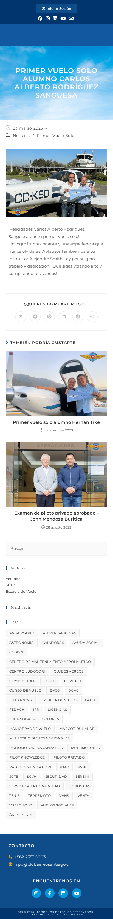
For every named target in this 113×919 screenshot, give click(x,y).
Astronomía (21, 643)
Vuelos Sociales (57, 805)
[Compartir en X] (20, 316)
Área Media (20, 815)
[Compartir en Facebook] (35, 316)
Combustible (22, 681)
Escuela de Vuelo (21, 591)
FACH (90, 700)
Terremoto (39, 796)
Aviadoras (53, 643)
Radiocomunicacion (30, 767)
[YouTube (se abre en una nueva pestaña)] (63, 18)
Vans (64, 796)
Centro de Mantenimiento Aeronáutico (50, 662)
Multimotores (85, 748)
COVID (50, 681)
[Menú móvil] (104, 35)
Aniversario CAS (59, 633)
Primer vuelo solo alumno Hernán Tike (56, 422)
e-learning (20, 700)
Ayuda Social (86, 643)
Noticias (21, 135)
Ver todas (14, 578)
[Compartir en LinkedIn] (63, 316)
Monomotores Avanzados (36, 748)
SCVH (32, 776)
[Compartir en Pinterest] (49, 316)
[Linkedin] (63, 893)
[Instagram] (36, 893)
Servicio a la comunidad (34, 786)
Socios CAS (79, 786)
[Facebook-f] (50, 893)
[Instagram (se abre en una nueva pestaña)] (47, 18)
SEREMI (82, 776)
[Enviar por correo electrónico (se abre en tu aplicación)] (71, 18)
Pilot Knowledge (27, 757)
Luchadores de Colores (34, 719)
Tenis (14, 796)
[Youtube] (76, 893)
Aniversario (21, 633)
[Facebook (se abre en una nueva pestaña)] (41, 18)
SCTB (10, 585)
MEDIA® (73, 914)
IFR (36, 709)
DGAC (73, 690)
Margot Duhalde (77, 729)
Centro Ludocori (27, 671)
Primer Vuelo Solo (56, 135)
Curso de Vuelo (25, 690)
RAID (64, 767)
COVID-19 (72, 681)
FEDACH (17, 709)
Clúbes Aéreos (69, 671)
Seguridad (56, 776)
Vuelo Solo (20, 805)
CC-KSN (16, 652)
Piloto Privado (69, 757)
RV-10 (82, 767)
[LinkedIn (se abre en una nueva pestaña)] (55, 18)
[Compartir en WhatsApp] (92, 316)
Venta (84, 796)
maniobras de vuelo (30, 729)
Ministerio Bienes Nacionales (39, 738)
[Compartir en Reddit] (77, 316)
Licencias (57, 709)
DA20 (55, 690)
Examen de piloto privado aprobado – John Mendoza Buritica (56, 516)
